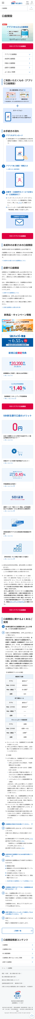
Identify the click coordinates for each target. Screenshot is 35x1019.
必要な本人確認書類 (13, 169)
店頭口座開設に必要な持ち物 (11, 307)
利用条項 (29, 986)
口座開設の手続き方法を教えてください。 (17, 824)
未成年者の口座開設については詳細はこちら (20, 881)
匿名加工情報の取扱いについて (10, 980)
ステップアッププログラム (17, 602)
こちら (20, 203)
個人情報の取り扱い (15, 973)
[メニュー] (3, 2)
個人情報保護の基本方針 (9, 976)
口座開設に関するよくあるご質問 (12, 958)
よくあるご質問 (10, 72)
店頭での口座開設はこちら (11, 293)
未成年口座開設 (10, 59)
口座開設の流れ (7, 949)
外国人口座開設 (10, 63)
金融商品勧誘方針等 (7, 983)
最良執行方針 (18, 983)
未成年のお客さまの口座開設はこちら (14, 260)
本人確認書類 (6, 953)
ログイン (32, 3)
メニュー (31, 9)
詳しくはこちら (9, 375)
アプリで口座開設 (11, 54)
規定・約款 (5, 973)
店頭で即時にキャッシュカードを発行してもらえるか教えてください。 (19, 913)
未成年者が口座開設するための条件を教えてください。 (19, 855)
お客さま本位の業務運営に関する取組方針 (14, 986)
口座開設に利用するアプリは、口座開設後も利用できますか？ (19, 888)
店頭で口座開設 (10, 67)
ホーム (3, 968)
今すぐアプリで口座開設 (17, 46)
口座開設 (27, 3)
